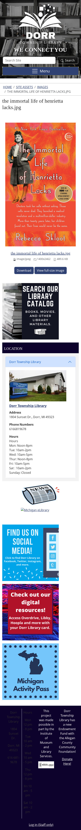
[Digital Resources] (30, 612)
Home (7, 87)
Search (70, 60)
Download (24, 270)
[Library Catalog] (30, 311)
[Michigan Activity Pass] (30, 671)
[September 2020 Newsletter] (40, 494)
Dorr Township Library (25, 362)
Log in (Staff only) (41, 825)
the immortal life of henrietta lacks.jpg (40, 253)
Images (42, 87)
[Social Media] (30, 552)
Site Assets (24, 87)
